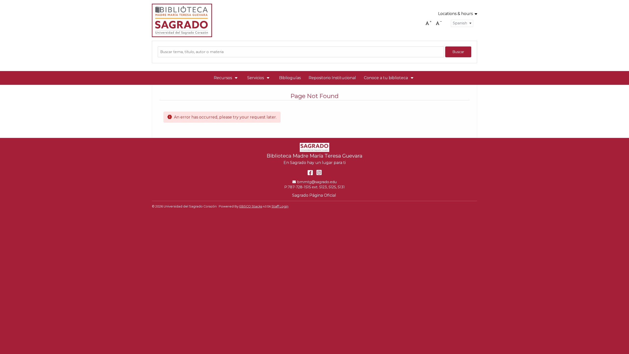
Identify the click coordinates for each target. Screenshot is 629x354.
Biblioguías (290, 77)
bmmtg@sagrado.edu (317, 182)
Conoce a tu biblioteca (386, 78)
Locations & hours (455, 14)
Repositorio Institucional (332, 77)
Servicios (256, 78)
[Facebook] (310, 172)
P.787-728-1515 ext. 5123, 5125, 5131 (314, 187)
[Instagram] (319, 172)
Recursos (223, 78)
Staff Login (280, 206)
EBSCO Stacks (250, 206)
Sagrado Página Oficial (314, 195)
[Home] (182, 20)
